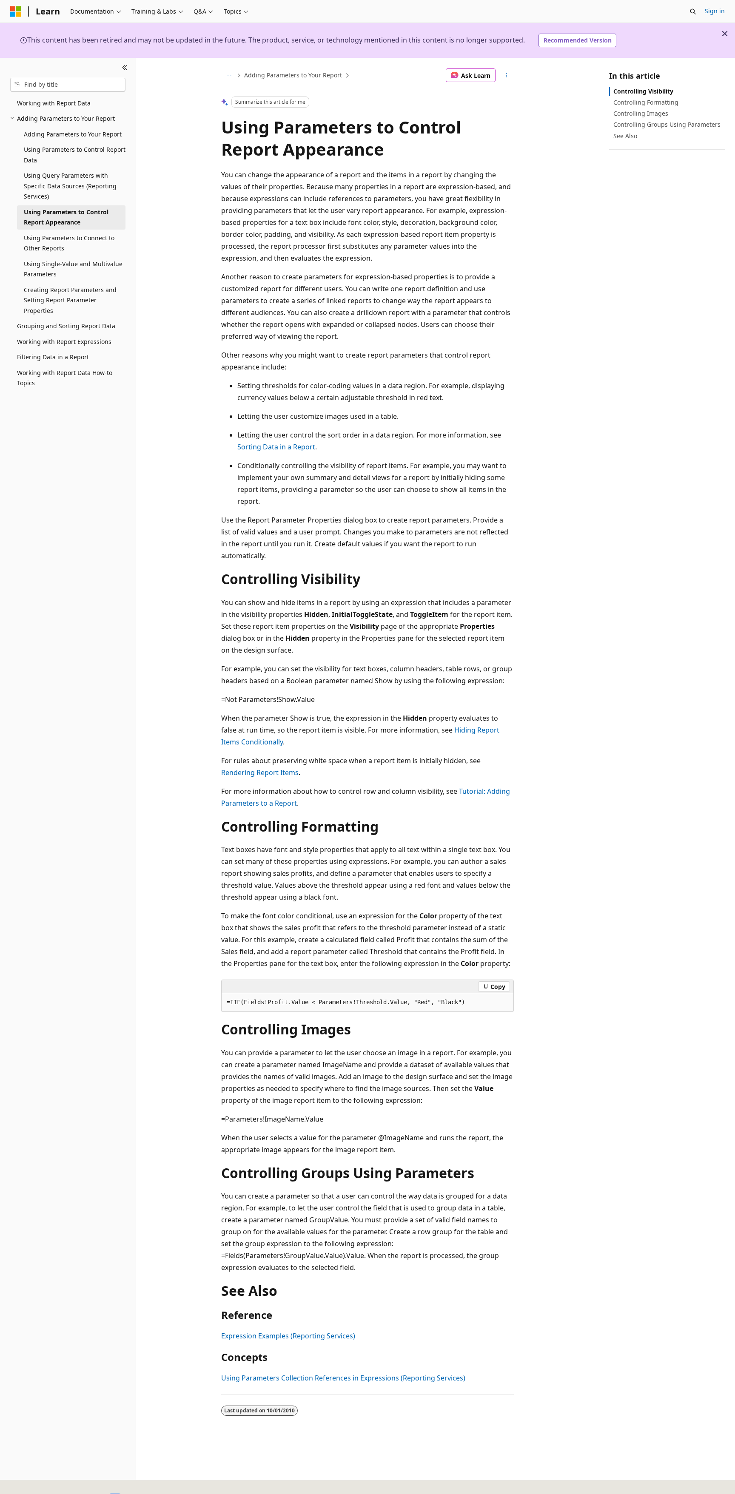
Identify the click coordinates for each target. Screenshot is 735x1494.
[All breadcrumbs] (228, 75)
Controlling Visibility (643, 91)
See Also (625, 136)
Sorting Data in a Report (276, 447)
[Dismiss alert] (725, 33)
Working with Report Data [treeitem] (54, 103)
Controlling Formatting (645, 102)
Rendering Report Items (260, 772)
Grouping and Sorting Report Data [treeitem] (66, 326)
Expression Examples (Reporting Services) (288, 1336)
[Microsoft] (15, 11)
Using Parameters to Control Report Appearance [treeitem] (66, 217)
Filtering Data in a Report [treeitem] (53, 357)
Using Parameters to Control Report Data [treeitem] (74, 154)
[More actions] (506, 75)
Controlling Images (640, 113)
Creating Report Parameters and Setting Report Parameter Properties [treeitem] (70, 300)
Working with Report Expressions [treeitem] (64, 342)
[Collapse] (124, 68)
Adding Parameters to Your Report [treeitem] (73, 134)
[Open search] (692, 11)
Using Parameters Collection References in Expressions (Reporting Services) (343, 1378)
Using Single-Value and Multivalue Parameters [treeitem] (73, 269)
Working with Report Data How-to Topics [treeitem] (64, 378)
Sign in (715, 11)
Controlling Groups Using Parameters (667, 124)
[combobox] (67, 84)
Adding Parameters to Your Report (293, 75)
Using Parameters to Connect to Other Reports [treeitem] (69, 243)
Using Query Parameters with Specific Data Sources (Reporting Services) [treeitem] (70, 185)
